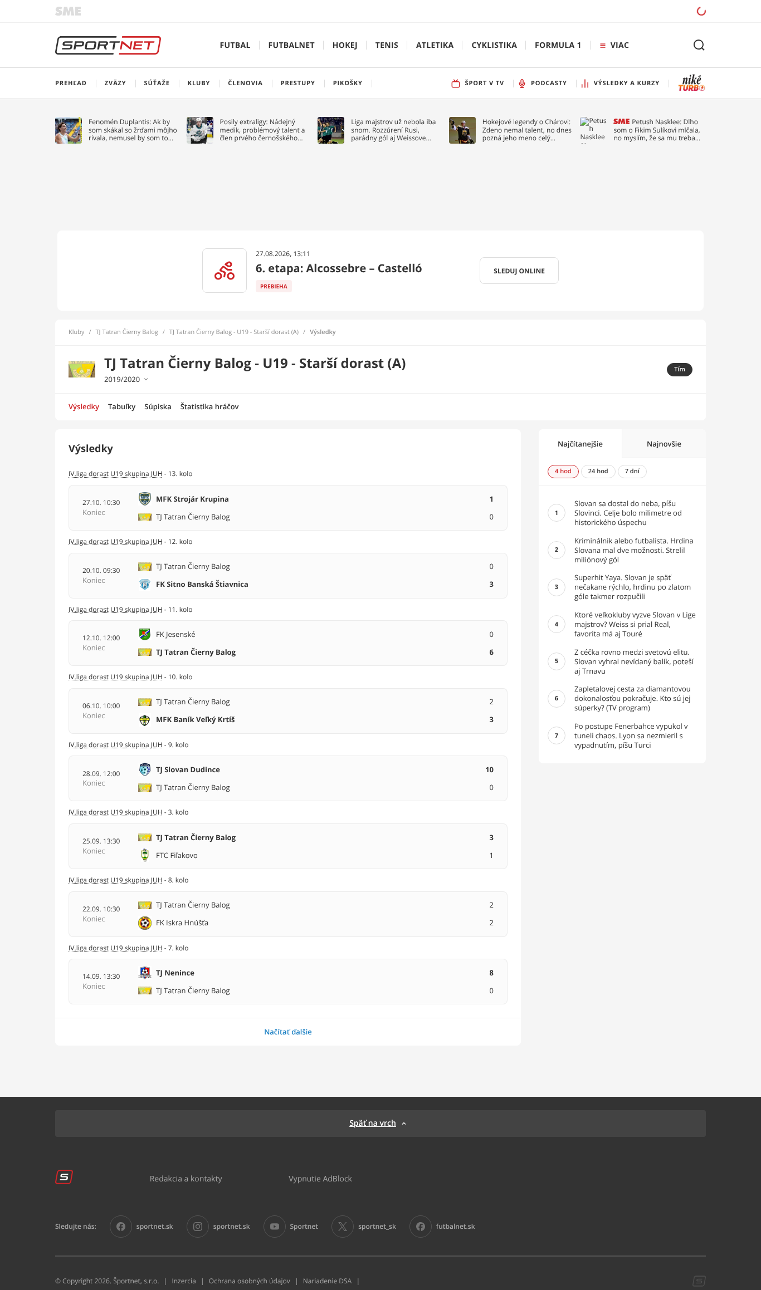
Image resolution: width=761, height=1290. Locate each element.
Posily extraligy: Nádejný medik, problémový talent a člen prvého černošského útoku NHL (262, 130)
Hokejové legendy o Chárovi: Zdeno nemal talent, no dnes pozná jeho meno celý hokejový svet (527, 130)
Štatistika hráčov (210, 406)
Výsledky (84, 406)
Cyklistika (494, 45)
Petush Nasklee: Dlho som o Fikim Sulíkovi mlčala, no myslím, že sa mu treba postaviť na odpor (656, 130)
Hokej (345, 45)
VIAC (620, 45)
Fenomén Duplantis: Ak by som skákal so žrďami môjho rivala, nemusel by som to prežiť (133, 130)
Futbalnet (292, 45)
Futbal (235, 45)
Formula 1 (558, 45)
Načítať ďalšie (288, 1032)
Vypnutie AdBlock (320, 1178)
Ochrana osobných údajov (249, 1281)
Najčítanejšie (580, 444)
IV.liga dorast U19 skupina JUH (116, 473)
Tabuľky (121, 406)
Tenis (386, 45)
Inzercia (184, 1281)
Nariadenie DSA (327, 1281)
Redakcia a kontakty (186, 1178)
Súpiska (157, 406)
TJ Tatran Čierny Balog (127, 332)
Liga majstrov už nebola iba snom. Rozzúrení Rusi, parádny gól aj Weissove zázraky (393, 130)
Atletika (434, 45)
